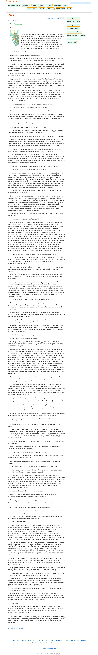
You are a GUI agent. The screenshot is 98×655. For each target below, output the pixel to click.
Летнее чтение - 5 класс (74, 32)
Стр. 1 (10, 20)
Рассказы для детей (14, 5)
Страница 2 (21, 628)
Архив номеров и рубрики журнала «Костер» (24, 640)
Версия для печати (52, 18)
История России (68, 640)
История (49, 5)
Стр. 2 (16, 20)
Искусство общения (56, 642)
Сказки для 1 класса (73, 18)
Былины (83, 35)
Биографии (57, 5)
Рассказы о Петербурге (32, 642)
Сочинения (26, 5)
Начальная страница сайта (49, 648)
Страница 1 (12, 628)
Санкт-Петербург (32, 8)
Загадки (42, 8)
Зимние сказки (71, 42)
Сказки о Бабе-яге (72, 35)
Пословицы (50, 8)
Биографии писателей (80, 640)
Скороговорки (60, 8)
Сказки (69, 8)
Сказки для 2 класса (73, 21)
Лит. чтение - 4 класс (73, 28)
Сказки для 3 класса (73, 25)
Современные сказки (73, 39)
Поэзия (34, 5)
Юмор (65, 5)
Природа (41, 5)
